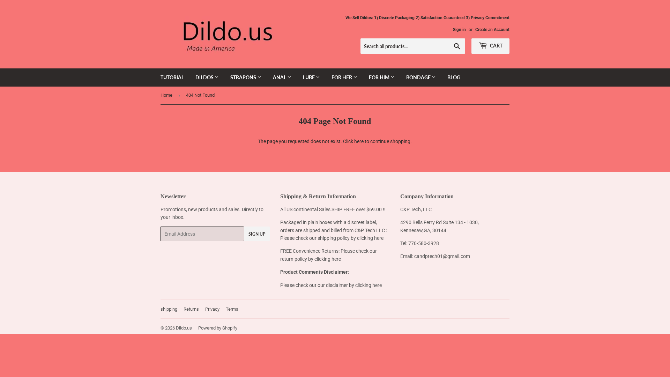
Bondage (419, 77)
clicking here (370, 238)
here (359, 141)
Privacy (212, 309)
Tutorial (172, 77)
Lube (309, 77)
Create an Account (492, 29)
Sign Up (256, 234)
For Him (379, 77)
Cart (495, 46)
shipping (169, 309)
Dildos (205, 77)
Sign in (459, 29)
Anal (280, 77)
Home (166, 95)
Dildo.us (184, 328)
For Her (342, 77)
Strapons (243, 77)
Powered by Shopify (217, 328)
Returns (191, 309)
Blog (453, 77)
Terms (232, 309)
